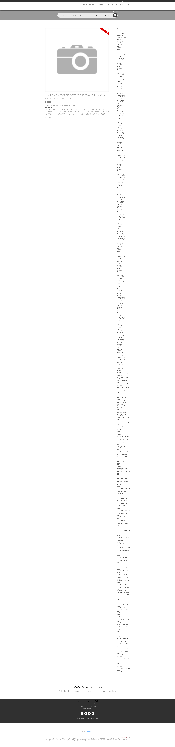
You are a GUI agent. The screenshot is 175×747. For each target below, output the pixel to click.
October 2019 (120, 179)
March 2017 (120, 231)
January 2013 (120, 315)
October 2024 (120, 78)
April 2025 (119, 68)
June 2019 (119, 186)
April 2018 (119, 209)
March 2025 (120, 70)
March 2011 (120, 352)
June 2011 (119, 347)
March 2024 (120, 90)
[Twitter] (85, 713)
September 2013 (121, 302)
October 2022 (120, 118)
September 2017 (121, 221)
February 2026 (120, 51)
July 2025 (119, 63)
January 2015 (120, 275)
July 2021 (119, 144)
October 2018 (120, 199)
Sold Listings (120, 35)
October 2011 (120, 341)
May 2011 (119, 349)
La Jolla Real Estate (122, 454)
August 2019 (120, 182)
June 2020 (119, 165)
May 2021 (119, 147)
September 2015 (121, 261)
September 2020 (121, 160)
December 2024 (121, 75)
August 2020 (120, 162)
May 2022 (119, 127)
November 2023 (121, 96)
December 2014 (121, 277)
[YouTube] (89, 713)
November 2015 (121, 258)
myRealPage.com (89, 731)
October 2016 (120, 240)
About (127, 4)
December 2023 (121, 95)
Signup (46, 1)
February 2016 (120, 253)
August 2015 (120, 263)
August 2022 (120, 122)
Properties (92, 4)
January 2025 (120, 73)
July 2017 (119, 224)
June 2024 (119, 85)
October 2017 (120, 219)
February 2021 (120, 152)
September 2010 (121, 362)
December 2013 (121, 297)
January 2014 (120, 295)
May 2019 (119, 187)
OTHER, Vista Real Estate (123, 608)
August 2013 (120, 303)
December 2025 (121, 54)
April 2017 (119, 229)
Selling (114, 4)
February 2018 (120, 213)
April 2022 (119, 128)
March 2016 (120, 251)
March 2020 (120, 171)
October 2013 (120, 300)
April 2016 (119, 250)
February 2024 (120, 91)
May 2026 (119, 46)
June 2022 (119, 125)
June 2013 (119, 307)
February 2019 (120, 192)
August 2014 (120, 283)
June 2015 (119, 266)
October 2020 (120, 159)
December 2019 (121, 176)
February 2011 (120, 354)
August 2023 (120, 102)
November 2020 (121, 157)
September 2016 (121, 241)
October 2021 (120, 139)
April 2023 (119, 108)
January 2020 (120, 174)
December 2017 (121, 216)
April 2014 (119, 290)
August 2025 (120, 61)
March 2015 (120, 271)
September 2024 (121, 80)
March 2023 (120, 110)
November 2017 (121, 218)
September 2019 (121, 181)
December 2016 (121, 236)
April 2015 (119, 270)
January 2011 (120, 356)
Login (51, 1)
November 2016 (121, 238)
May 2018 (119, 208)
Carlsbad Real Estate (122, 372)
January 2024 (120, 93)
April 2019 (119, 189)
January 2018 (120, 214)
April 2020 (119, 169)
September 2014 (121, 282)
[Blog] (93, 713)
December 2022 (121, 115)
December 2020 (121, 155)
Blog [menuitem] (121, 4)
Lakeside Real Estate (122, 456)
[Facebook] (82, 713)
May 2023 (119, 107)
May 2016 (119, 248)
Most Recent (120, 39)
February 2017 (120, 233)
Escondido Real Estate (122, 446)
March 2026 (120, 49)
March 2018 (120, 211)
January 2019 (120, 194)
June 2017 (119, 226)
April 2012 (119, 330)
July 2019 (119, 184)
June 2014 (119, 287)
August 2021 (120, 142)
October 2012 (120, 320)
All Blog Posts (120, 30)
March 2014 (120, 292)
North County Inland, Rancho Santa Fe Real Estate (122, 500)
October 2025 (120, 58)
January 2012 (120, 335)
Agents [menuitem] (101, 4)
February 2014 (120, 293)
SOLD (117, 11)
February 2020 (120, 172)
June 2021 (119, 145)
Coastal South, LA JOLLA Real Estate (57, 99)
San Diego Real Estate (122, 643)
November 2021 (121, 137)
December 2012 (121, 317)
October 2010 (120, 361)
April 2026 (119, 48)
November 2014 (121, 278)
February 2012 (120, 334)
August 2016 (120, 243)
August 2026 (120, 41)
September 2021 (121, 140)
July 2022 (119, 123)
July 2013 (119, 305)
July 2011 (119, 346)
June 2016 (119, 246)
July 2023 (119, 103)
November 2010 (121, 359)
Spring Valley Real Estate (123, 671)
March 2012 (120, 332)
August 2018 (120, 203)
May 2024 (119, 86)
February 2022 (120, 132)
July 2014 (119, 285)
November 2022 (121, 117)
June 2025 (119, 64)
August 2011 (120, 344)
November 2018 (121, 197)
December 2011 (121, 337)
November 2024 (121, 76)
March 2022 (120, 130)
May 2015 (119, 268)
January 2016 (120, 255)
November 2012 (121, 319)
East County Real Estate (123, 421)
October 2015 (120, 260)
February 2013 (120, 314)
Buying (107, 4)
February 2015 (120, 273)
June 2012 (119, 327)
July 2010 (119, 366)
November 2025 (121, 56)
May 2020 (119, 167)
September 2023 (121, 100)
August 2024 (120, 81)
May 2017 (119, 228)
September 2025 (121, 59)
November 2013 (121, 298)
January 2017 (120, 234)
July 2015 (119, 265)
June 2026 (119, 44)
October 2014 (120, 280)
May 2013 (119, 309)
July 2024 (119, 83)
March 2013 (120, 312)
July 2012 (119, 325)
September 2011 (121, 342)
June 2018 (119, 206)
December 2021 (121, 135)
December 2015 (121, 256)
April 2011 (119, 351)
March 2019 (120, 191)
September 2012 (121, 322)
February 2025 (120, 71)
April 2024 (119, 88)
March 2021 (120, 150)
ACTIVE (111, 11)
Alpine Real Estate (121, 370)
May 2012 (119, 329)
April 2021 (119, 149)
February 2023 (120, 112)
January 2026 (120, 53)
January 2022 (120, 134)
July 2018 (119, 204)
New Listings (120, 31)
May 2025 (119, 66)
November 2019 (121, 177)
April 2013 (119, 310)
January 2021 (120, 154)
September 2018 (121, 201)
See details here (49, 107)
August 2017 (120, 223)
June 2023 (119, 105)
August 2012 (120, 324)
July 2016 (119, 245)
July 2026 (119, 43)
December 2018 (121, 196)
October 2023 (120, 98)
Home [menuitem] (85, 4)
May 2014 (119, 288)
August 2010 (120, 364)
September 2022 (121, 120)
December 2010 (121, 357)
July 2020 (119, 164)
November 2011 (121, 339)
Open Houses (120, 33)
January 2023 (120, 113)
